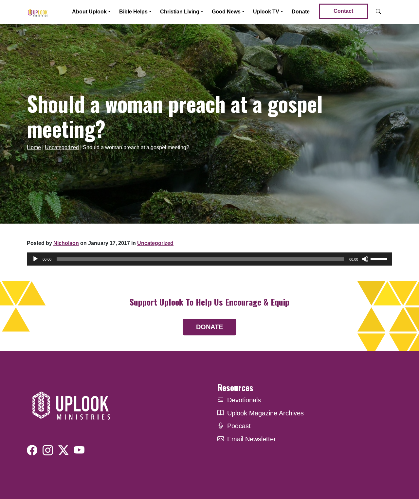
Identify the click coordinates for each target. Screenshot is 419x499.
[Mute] (365, 259)
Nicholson (66, 243)
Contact (343, 11)
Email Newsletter (251, 439)
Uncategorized (62, 147)
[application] (209, 259)
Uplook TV (266, 11)
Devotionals (244, 400)
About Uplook (89, 11)
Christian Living (179, 11)
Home (34, 147)
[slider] (380, 258)
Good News (226, 11)
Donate (301, 11)
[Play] (35, 259)
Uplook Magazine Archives (265, 413)
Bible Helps (133, 11)
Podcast (239, 425)
